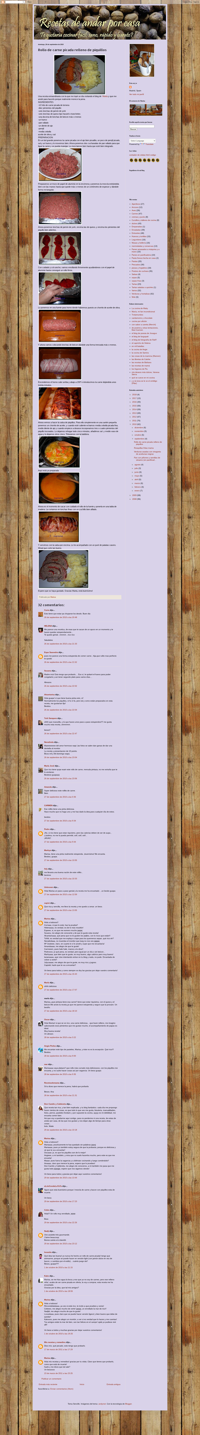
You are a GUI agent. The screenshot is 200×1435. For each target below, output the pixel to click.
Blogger (128, 1404)
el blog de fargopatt (140, 336)
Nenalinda (49, 742)
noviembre (139, 431)
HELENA (48, 626)
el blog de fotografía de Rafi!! (144, 340)
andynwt (102, 1404)
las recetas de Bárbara (141, 362)
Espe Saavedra (51, 652)
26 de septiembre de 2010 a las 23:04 (60, 757)
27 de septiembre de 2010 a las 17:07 (60, 990)
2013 (134, 413)
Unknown (48, 887)
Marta (105, 96)
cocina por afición (139, 321)
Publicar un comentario (51, 1379)
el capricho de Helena (141, 343)
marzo (138, 483)
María (46, 982)
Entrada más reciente (48, 1384)
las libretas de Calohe (141, 359)
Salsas (134, 274)
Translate (149, 144)
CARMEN (48, 805)
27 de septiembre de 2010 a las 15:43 (60, 974)
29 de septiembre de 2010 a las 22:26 (60, 1222)
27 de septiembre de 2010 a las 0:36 (60, 797)
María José (49, 766)
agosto (138, 464)
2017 (134, 398)
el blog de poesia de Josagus (144, 333)
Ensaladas (136, 230)
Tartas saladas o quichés (142, 287)
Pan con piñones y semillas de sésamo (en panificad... (147, 459)
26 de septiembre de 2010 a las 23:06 (60, 778)
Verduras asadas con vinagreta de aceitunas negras (147, 453)
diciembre (139, 427)
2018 (134, 394)
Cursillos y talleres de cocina (144, 220)
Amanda (48, 787)
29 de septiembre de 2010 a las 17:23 (60, 1201)
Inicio (82, 1384)
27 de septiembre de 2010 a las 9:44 (60, 842)
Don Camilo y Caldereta (55, 1104)
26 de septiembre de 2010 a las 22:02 (60, 686)
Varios (134, 290)
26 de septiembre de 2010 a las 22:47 (60, 733)
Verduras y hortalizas (141, 294)
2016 (134, 402)
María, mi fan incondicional (143, 311)
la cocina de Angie (139, 349)
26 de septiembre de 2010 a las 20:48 (60, 617)
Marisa (47, 919)
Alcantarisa (49, 694)
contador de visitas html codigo (142, 155)
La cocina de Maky (140, 308)
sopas (134, 277)
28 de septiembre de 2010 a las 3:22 (60, 1037)
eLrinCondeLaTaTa (53, 1186)
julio (137, 468)
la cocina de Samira (140, 353)
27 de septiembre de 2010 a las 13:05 (60, 910)
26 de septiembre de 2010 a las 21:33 (60, 644)
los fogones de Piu (140, 369)
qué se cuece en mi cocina (143, 378)
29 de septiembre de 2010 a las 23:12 (60, 1243)
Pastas (135, 261)
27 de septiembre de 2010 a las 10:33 (60, 879)
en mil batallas (138, 346)
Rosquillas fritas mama (144, 448)
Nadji (46, 1231)
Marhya (47, 850)
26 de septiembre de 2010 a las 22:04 (60, 710)
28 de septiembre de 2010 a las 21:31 (60, 1095)
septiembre (140, 439)
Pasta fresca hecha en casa (144, 258)
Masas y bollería (139, 243)
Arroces (135, 207)
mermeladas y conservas (142, 246)
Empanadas (137, 226)
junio (137, 472)
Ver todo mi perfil (136, 94)
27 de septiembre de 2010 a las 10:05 (60, 860)
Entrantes (136, 233)
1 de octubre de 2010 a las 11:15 (58, 1267)
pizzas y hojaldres (139, 268)
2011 (134, 420)
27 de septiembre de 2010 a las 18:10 (60, 1011)
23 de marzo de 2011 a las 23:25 (58, 1373)
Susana (47, 671)
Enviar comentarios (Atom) (61, 1389)
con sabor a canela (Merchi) (144, 324)
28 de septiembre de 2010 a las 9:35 (60, 1074)
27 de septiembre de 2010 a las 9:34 (60, 821)
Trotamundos (137, 315)
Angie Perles (50, 1046)
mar (46, 1064)
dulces (134, 223)
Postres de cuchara (140, 271)
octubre (138, 435)
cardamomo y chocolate (142, 318)
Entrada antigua (113, 1384)
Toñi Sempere (50, 718)
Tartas (134, 284)
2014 (134, 409)
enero (137, 491)
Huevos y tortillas (139, 236)
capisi (47, 903)
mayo (137, 476)
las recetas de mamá (141, 366)
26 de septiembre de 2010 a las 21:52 (60, 662)
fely (46, 869)
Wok (134, 297)
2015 (134, 406)
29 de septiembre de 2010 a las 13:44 (60, 1178)
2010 (134, 424)
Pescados (136, 264)
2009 (134, 495)
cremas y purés (138, 217)
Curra (46, 610)
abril (137, 479)
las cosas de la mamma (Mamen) (146, 356)
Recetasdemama (51, 1083)
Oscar (47, 1019)
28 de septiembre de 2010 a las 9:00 (60, 1056)
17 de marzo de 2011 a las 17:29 (58, 1349)
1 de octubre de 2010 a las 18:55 (58, 1291)
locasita (48, 1252)
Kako (46, 1276)
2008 (134, 499)
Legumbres (136, 240)
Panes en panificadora (141, 255)
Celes (46, 1210)
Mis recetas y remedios (55, 1342)
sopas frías (136, 281)
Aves (134, 210)
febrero (138, 487)
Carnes (135, 214)
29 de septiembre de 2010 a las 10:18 (60, 1130)
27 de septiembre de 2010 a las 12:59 (60, 894)
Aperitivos (136, 204)
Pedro (47, 829)
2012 (134, 417)
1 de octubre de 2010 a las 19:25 (58, 1334)
